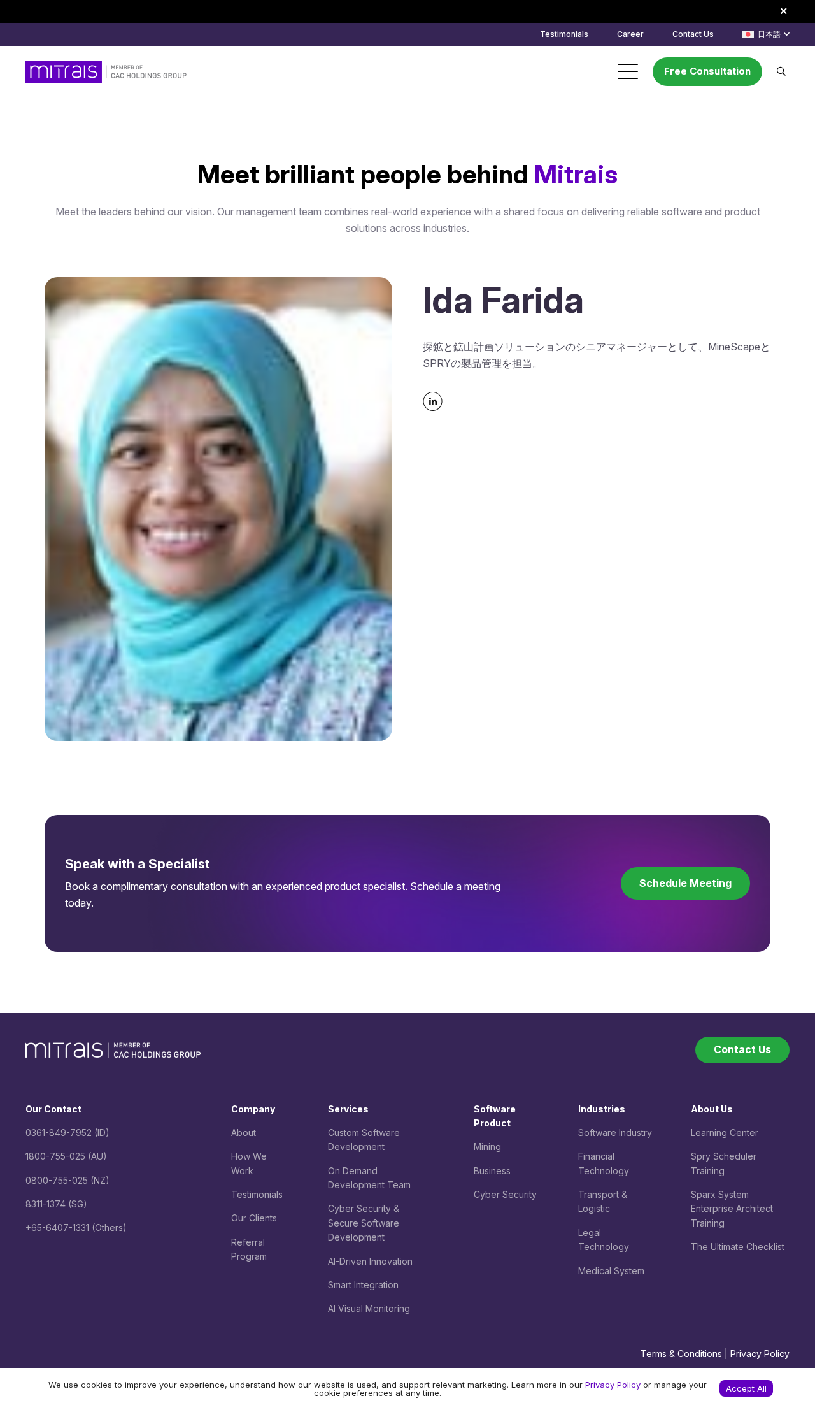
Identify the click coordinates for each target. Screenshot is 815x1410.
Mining (487, 1146)
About (243, 1132)
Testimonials (257, 1194)
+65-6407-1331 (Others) (76, 1227)
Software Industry (615, 1132)
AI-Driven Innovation (370, 1261)
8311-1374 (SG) (56, 1203)
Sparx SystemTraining (732, 1208)
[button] (766, 34)
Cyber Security (505, 1194)
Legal (589, 1232)
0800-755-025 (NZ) (67, 1180)
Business (492, 1170)
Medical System (611, 1270)
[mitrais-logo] (106, 72)
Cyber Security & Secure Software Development (363, 1222)
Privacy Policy (760, 1353)
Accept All (746, 1388)
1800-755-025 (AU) (66, 1156)
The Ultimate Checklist (737, 1246)
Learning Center (724, 1132)
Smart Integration (363, 1284)
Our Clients (254, 1217)
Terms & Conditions (681, 1353)
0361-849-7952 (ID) (67, 1132)
